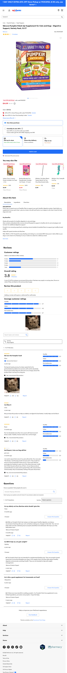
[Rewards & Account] (9, 10)
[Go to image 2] (29, 98)
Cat (4, 23)
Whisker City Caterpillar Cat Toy (58, 179)
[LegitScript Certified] (42, 647)
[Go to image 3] (30, 98)
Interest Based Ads (7, 664)
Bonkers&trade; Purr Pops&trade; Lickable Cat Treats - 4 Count (25, 180)
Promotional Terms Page (39, 620)
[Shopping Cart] (62, 10)
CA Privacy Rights (7, 669)
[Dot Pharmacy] (55, 647)
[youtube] (21, 647)
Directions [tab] (26, 202)
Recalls (4, 655)
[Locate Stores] (58, 10)
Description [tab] (7, 202)
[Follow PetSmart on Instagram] (8, 647)
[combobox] (33, 17)
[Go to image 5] (33, 98)
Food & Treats (11, 23)
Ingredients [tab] (17, 202)
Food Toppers (20, 23)
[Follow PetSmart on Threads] (12, 647)
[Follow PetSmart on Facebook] (4, 647)
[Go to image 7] (36, 98)
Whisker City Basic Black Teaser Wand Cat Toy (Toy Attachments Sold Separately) (42, 180)
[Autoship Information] (22, 128)
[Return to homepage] (16, 10)
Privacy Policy (6, 661)
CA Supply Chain (7, 666)
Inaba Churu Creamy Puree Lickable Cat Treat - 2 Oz (10, 180)
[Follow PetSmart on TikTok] (16, 647)
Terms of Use (6, 658)
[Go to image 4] (32, 98)
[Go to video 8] (37, 98)
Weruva (5, 31)
